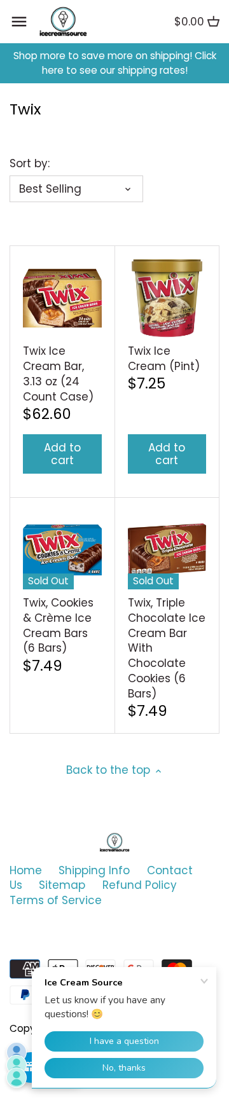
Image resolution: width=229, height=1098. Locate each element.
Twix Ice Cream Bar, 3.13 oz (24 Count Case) (58, 373)
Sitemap (62, 885)
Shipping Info (94, 870)
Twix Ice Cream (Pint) (164, 358)
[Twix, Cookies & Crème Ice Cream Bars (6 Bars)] (62, 550)
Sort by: (30, 163)
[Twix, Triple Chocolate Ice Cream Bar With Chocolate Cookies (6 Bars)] (167, 550)
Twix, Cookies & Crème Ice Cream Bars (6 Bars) (58, 625)
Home (26, 870)
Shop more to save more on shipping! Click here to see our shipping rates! (114, 63)
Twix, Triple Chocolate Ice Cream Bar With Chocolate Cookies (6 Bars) (166, 648)
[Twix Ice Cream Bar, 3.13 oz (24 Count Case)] (62, 298)
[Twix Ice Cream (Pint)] (167, 298)
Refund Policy (139, 885)
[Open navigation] (19, 21)
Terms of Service (56, 900)
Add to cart (62, 454)
